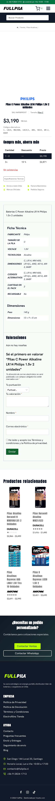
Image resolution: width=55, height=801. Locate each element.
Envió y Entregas (12, 740)
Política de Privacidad (14, 702)
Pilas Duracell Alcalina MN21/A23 (40, 517)
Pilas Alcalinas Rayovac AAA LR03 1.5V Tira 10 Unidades (14, 579)
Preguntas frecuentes (14, 735)
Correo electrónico (17, 426)
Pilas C (40, 112)
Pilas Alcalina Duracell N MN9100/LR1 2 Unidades (14, 519)
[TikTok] (34, 792)
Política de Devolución (15, 707)
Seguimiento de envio (14, 745)
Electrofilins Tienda (13, 716)
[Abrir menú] (48, 8)
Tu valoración (14, 393)
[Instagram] (27, 792)
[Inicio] (17, 27)
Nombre (11, 412)
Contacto (8, 731)
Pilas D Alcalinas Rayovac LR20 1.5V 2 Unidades (40, 579)
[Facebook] (21, 792)
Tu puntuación (13, 384)
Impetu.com (40, 798)
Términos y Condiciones (16, 711)
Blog (5, 750)
